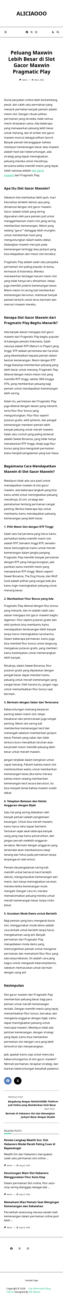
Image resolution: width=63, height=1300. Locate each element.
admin (24, 80)
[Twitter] (31, 32)
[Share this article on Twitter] (18, 1081)
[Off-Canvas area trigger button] (5, 32)
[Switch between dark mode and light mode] (53, 32)
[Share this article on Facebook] (8, 1081)
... (47, 1158)
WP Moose (34, 1291)
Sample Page (31, 1280)
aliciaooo (31, 13)
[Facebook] (27, 32)
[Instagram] (36, 32)
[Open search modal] (58, 32)
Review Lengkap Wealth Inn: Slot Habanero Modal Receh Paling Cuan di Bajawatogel (29, 1144)
